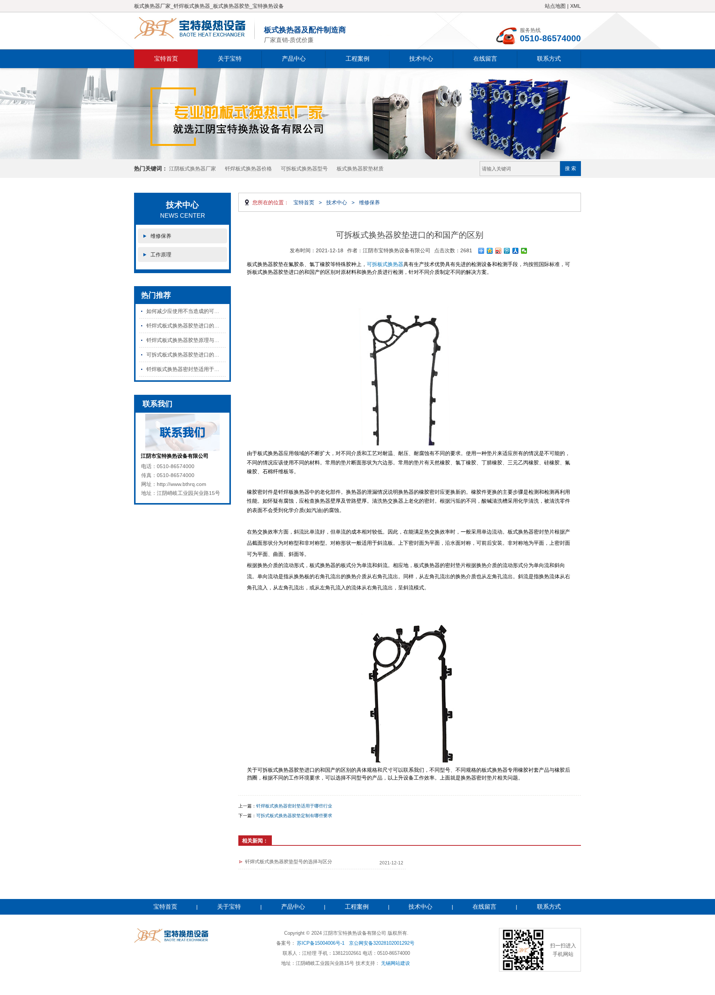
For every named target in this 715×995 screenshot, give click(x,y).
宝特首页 (166, 58)
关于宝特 (230, 58)
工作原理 (160, 254)
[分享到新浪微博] (498, 251)
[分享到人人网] (515, 251)
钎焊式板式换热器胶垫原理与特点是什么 (186, 340)
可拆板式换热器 (385, 264)
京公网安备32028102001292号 (381, 943)
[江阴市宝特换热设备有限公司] (194, 28)
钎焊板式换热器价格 (248, 169)
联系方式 (549, 58)
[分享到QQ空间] (490, 251)
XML (575, 6)
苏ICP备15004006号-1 (320, 943)
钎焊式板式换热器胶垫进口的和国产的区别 (186, 326)
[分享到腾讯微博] (507, 251)
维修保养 (160, 236)
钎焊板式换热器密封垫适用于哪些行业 (186, 369)
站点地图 (555, 6)
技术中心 (421, 58)
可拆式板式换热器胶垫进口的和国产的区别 (186, 355)
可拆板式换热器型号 (304, 169)
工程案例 (357, 58)
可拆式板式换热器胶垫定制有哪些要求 (294, 815)
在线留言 (485, 58)
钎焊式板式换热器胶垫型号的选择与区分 (288, 861)
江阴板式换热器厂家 (192, 169)
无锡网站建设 (395, 963)
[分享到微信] (524, 251)
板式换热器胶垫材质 (360, 169)
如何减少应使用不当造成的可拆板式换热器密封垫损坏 (186, 311)
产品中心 (294, 58)
